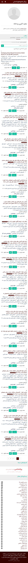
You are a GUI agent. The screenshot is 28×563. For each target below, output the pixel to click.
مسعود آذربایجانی (19, 298)
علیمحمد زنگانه (18, 246)
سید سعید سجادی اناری (9, 245)
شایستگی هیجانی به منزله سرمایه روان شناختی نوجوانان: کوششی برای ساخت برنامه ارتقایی (14, 258)
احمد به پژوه (24, 542)
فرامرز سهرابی (24, 521)
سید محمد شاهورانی (23, 528)
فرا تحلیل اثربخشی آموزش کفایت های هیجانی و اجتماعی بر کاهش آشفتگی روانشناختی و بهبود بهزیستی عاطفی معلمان (14, 74)
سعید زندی (24, 497)
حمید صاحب (16, 97)
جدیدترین (18, 37)
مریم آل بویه (11, 442)
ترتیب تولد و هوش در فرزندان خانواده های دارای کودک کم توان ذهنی (14, 332)
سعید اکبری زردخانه (12, 56)
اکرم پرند (25, 499)
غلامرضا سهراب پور (23, 535)
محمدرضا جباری (19, 314)
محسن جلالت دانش (22, 124)
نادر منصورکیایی (16, 122)
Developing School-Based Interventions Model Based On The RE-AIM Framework (13, 53)
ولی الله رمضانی (24, 526)
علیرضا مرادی (24, 519)
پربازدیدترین (12, 37)
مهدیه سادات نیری (19, 163)
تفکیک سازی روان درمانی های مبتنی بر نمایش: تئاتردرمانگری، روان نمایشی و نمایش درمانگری (16, 312)
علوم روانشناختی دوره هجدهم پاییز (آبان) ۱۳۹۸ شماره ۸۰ (12, 424)
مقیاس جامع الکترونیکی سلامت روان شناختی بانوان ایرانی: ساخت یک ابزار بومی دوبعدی (15, 93)
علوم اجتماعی (11, 469)
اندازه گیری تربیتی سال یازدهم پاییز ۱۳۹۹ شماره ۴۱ (14, 379)
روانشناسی (13, 106)
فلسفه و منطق (15, 471)
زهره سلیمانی (11, 275)
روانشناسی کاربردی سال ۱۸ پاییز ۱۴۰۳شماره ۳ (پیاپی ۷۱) (13, 126)
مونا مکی (12, 261)
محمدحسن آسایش (11, 298)
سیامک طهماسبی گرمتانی (7, 122)
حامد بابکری (11, 96)
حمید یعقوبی (24, 511)
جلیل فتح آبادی (4, 58)
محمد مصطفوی (13, 277)
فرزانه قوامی (17, 99)
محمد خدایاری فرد (19, 297)
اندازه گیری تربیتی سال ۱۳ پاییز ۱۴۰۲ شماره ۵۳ (15, 188)
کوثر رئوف (3, 124)
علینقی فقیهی (24, 508)
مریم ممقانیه (9, 97)
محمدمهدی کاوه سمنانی (22, 56)
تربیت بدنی (9, 471)
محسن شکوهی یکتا (19, 420)
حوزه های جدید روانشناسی (17, 233)
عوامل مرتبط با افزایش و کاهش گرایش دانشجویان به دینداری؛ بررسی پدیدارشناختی (15, 294)
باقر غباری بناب (24, 501)
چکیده (14, 67)
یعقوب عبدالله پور (19, 334)
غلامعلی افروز (20, 165)
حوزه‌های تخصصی (7, 65)
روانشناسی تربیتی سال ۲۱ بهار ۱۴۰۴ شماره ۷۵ (15, 81)
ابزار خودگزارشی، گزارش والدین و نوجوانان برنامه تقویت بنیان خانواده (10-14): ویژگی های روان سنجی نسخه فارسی (15, 181)
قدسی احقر (20, 206)
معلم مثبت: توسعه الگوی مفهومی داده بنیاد (14, 221)
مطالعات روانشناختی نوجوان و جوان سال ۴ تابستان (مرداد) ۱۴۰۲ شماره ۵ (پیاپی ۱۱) (15, 209)
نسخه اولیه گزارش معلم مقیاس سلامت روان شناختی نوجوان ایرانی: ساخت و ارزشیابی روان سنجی (14, 242)
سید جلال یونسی (23, 540)
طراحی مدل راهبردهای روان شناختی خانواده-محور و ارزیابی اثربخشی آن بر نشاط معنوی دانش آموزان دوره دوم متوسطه (15, 203)
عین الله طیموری (5, 277)
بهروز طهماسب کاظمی (22, 543)
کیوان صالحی (11, 163)
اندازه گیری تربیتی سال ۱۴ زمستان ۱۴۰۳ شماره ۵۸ (14, 101)
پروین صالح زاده (10, 374)
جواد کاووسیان (24, 525)
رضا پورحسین (23, 316)
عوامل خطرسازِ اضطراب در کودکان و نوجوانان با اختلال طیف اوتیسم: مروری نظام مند (15, 351)
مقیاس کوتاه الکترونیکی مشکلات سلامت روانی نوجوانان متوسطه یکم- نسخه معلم (14, 371)
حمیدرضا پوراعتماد (12, 354)
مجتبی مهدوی (18, 442)
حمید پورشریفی (24, 548)
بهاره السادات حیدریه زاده (18, 77)
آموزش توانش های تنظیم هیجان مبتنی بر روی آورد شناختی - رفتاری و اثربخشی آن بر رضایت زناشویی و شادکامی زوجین (15, 417)
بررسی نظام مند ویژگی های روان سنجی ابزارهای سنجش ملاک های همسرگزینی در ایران (14, 161)
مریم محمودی (24, 492)
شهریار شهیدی (21, 79)
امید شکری (9, 77)
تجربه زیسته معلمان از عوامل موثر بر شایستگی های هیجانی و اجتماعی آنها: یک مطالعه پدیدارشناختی (15, 140)
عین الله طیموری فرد (10, 185)
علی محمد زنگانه (10, 440)
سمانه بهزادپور (20, 354)
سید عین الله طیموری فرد (11, 124)
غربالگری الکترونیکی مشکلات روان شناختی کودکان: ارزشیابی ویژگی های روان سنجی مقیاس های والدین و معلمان (15, 117)
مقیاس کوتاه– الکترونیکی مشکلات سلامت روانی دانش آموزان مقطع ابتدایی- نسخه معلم (15, 273)
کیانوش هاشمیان (5, 314)
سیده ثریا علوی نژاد (19, 336)
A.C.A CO (10, 560)
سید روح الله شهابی (23, 491)
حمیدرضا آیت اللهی (21, 300)
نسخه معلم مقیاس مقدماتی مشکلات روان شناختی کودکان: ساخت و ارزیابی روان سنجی (15, 438)
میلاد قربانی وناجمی (23, 533)
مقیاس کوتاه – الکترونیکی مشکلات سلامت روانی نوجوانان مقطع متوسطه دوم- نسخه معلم (14, 393)
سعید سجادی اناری (16, 422)
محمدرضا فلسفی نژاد (22, 531)
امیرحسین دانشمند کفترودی (8, 121)
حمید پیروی (24, 545)
